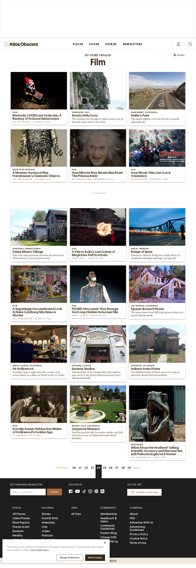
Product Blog (108, 532)
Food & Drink (50, 518)
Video (46, 531)
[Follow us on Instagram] (90, 492)
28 (123, 467)
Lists (44, 526)
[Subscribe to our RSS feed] (102, 492)
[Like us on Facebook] (70, 492)
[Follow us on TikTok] (84, 492)
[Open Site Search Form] (190, 44)
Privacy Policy (139, 534)
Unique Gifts (108, 537)
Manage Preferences (69, 557)
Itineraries (48, 522)
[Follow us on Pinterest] (96, 492)
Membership (108, 513)
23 (92, 467)
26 (111, 467)
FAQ (132, 518)
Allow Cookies (95, 557)
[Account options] (178, 44)
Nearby (18, 535)
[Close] (104, 542)
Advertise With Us (141, 522)
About (134, 513)
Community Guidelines (107, 527)
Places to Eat (21, 526)
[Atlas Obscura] (21, 44)
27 (117, 467)
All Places (19, 513)
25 (105, 467)
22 (86, 467)
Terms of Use (138, 542)
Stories (46, 513)
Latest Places (21, 518)
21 (80, 467)
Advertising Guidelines (137, 528)
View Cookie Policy (39, 550)
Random (18, 531)
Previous (62, 468)
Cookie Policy (139, 538)
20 (74, 467)
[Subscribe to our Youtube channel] (77, 492)
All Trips (76, 513)
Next (137, 468)
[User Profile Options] (178, 44)
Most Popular (21, 522)
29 (129, 467)
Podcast (47, 535)
